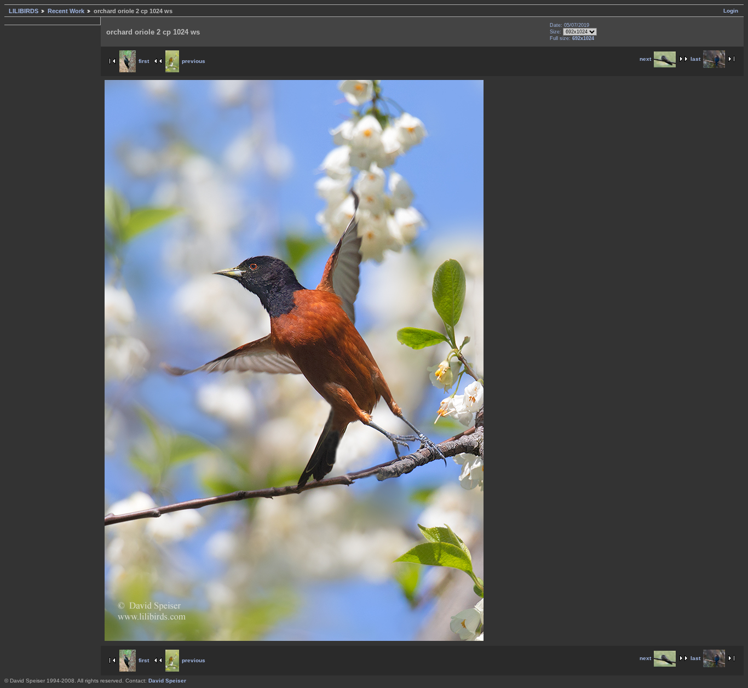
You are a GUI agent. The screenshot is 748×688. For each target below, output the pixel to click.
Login (730, 11)
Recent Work (66, 11)
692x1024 (583, 38)
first (144, 61)
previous (193, 61)
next (645, 59)
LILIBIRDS (23, 11)
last (695, 59)
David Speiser (167, 681)
